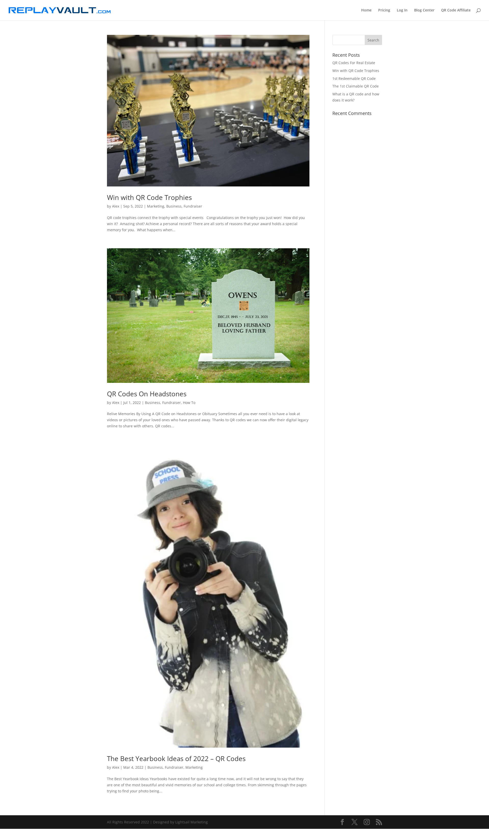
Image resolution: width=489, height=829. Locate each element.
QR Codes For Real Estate (353, 62)
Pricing (384, 10)
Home (366, 10)
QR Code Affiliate (456, 10)
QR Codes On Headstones (146, 393)
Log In (402, 10)
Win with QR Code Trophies (149, 197)
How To (189, 402)
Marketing (155, 206)
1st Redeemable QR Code (354, 78)
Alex (115, 206)
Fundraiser (193, 206)
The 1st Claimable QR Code (355, 86)
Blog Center (424, 10)
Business (174, 206)
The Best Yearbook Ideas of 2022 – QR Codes (176, 758)
